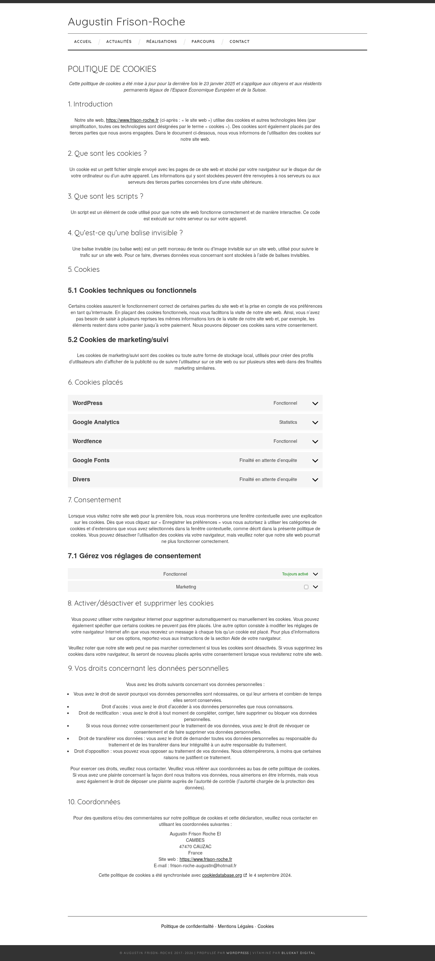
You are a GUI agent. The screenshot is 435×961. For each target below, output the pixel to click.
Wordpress (237, 953)
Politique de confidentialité (187, 926)
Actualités (119, 41)
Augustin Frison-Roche (126, 21)
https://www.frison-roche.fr (132, 120)
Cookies (266, 926)
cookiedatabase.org (222, 875)
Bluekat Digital (299, 953)
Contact (240, 41)
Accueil (83, 41)
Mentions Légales (235, 926)
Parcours (203, 41)
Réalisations (161, 41)
